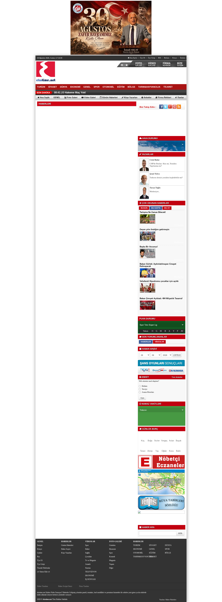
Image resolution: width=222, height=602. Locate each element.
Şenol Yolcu (155, 174)
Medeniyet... (155, 191)
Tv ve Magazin (90, 560)
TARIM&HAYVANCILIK (140, 557)
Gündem (112, 545)
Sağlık (87, 553)
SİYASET (152, 545)
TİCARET (153, 557)
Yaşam (111, 564)
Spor (87, 545)
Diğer (111, 568)
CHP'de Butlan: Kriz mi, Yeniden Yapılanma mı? (163, 164)
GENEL (152, 549)
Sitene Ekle (43, 572)
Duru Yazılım (84, 586)
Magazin (112, 560)
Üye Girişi (151, 58)
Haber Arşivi (65, 549)
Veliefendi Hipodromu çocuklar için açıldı (159, 281)
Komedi (112, 557)
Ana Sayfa (133, 58)
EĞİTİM (152, 553)
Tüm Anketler (177, 377)
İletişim (39, 545)
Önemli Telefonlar (43, 568)
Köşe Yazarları (66, 553)
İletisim (182, 58)
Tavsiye (144, 389)
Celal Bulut (154, 160)
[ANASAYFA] (68, 71)
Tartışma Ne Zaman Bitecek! (153, 212)
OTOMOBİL (138, 553)
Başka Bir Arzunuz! (149, 247)
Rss (38, 557)
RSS (159, 58)
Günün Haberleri (67, 545)
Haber (87, 549)
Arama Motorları (148, 392)
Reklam (166, 58)
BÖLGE (168, 553)
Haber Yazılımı (42, 586)
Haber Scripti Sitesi (65, 586)
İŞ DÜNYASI (90, 579)
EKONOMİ (89, 575)
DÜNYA (168, 545)
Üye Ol (142, 58)
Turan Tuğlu (155, 188)
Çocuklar (88, 557)
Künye (174, 58)
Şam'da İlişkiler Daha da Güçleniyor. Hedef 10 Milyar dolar (97, 92)
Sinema (87, 568)
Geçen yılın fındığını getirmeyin (154, 229)
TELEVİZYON (91, 572)
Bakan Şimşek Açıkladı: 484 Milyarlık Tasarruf (161, 298)
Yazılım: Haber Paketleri (167, 599)
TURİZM (136, 545)
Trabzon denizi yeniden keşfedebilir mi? (166, 177)
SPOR (167, 549)
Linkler (39, 553)
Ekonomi (112, 549)
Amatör (88, 564)
